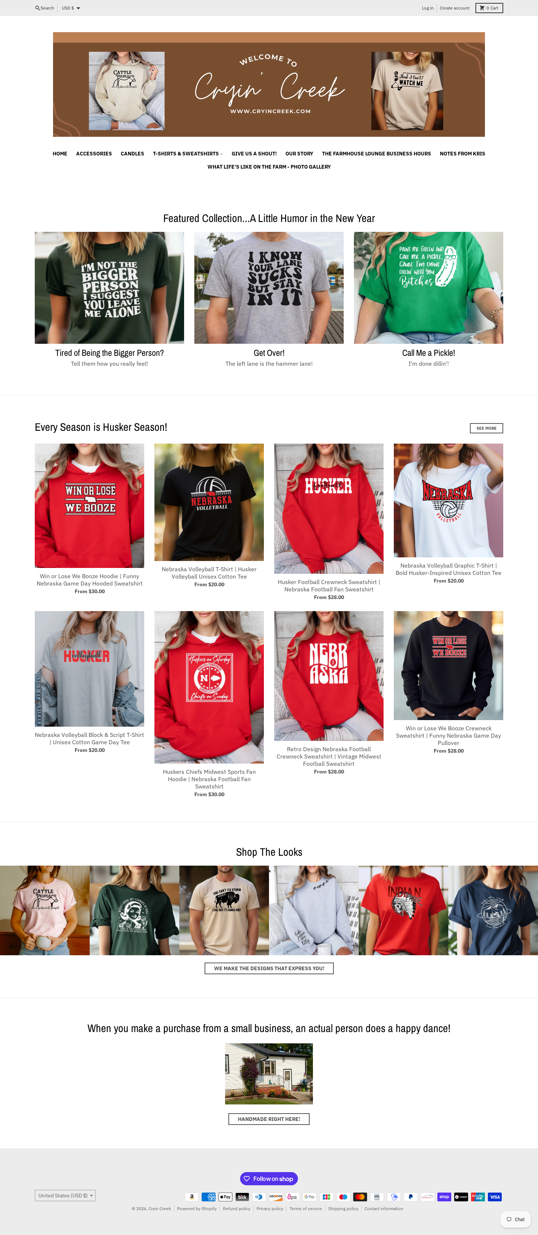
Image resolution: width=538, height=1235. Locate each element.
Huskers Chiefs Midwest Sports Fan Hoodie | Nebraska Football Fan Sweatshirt (209, 779)
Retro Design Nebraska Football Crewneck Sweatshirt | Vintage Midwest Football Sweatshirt (329, 756)
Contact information (384, 1208)
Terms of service (305, 1208)
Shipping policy (343, 1208)
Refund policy (236, 1208)
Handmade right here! (269, 1119)
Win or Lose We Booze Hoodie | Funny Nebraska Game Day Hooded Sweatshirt (90, 579)
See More (487, 428)
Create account (455, 8)
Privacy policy (270, 1208)
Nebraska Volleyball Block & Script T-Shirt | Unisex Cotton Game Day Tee (89, 738)
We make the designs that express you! (269, 968)
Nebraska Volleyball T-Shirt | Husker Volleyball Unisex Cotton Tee (209, 572)
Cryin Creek (160, 1208)
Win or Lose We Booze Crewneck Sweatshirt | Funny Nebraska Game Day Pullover (448, 735)
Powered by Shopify (197, 1208)
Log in (428, 8)
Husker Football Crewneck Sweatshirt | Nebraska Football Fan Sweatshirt (329, 585)
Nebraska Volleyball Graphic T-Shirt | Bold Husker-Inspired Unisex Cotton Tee (448, 569)
